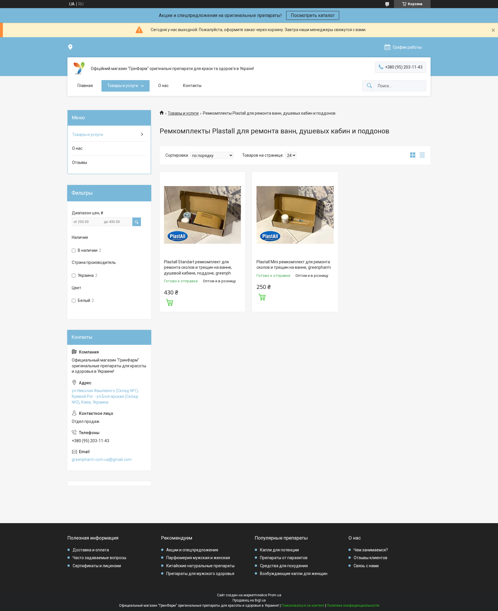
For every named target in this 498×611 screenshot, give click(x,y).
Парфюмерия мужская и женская (198, 557)
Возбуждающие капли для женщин (293, 573)
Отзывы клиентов (370, 557)
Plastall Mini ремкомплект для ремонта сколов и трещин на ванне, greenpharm (293, 265)
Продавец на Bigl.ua (249, 600)
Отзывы (79, 162)
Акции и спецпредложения (192, 550)
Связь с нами (366, 565)
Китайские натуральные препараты (200, 565)
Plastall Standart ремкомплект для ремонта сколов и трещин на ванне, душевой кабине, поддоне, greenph (198, 267)
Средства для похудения (284, 565)
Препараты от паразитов (284, 557)
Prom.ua (274, 595)
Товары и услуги (122, 85)
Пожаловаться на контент (303, 606)
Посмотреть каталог (313, 15)
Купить (169, 301)
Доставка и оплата (91, 550)
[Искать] (369, 86)
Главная (85, 85)
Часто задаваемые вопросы (99, 557)
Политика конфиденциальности (353, 606)
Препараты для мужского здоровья (200, 573)
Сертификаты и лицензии (97, 565)
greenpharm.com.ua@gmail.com (102, 459)
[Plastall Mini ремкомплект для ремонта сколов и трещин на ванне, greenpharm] (294, 214)
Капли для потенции (279, 550)
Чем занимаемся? (371, 550)
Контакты (192, 85)
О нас (163, 85)
